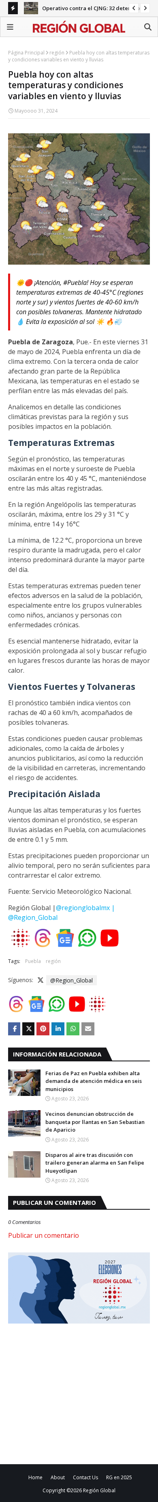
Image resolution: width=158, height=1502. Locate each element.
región (56, 52)
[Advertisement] (76, 1393)
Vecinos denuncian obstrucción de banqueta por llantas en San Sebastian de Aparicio (95, 1121)
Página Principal (26, 52)
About (58, 1477)
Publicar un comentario (43, 1235)
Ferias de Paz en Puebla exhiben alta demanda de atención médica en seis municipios (93, 1081)
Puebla (33, 961)
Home (35, 1477)
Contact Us (85, 1477)
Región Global (99, 1490)
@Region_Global (71, 980)
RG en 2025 (119, 1477)
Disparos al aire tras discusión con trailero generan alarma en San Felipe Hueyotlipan (94, 1162)
